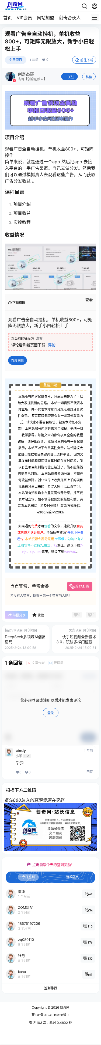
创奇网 (64, 1007)
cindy (21, 750)
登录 (50, 713)
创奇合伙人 (70, 17)
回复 (89, 772)
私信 (89, 77)
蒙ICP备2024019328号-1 (50, 1015)
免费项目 (15, 60)
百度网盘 (17, 361)
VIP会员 (24, 17)
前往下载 (86, 60)
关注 (71, 77)
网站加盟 (45, 17)
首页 (7, 17)
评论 (51, 345)
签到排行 (50, 988)
